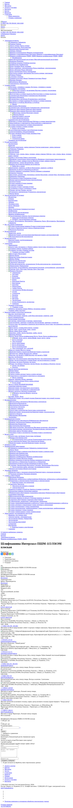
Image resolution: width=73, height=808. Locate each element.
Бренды (7, 4)
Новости (7, 774)
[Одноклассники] (4, 554)
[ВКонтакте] (2, 554)
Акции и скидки (10, 766)
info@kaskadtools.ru (7, 677)
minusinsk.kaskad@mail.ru (9, 653)
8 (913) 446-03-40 (6, 607)
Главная (7, 2)
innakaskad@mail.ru (7, 665)
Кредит (7, 11)
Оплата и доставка (11, 7)
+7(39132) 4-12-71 (6, 652)
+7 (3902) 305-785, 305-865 (9, 626)
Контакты (8, 9)
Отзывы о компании (15, 18)
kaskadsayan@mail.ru (7, 689)
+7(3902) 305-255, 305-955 (9, 664)
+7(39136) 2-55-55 (6, 640)
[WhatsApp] (10, 554)
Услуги (7, 771)
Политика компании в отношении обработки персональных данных (27, 801)
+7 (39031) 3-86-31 (7, 710)
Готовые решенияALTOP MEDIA (6, 805)
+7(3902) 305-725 (6, 676)
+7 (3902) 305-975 (6, 700)
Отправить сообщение (8, 760)
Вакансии (8, 12)
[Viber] (7, 554)
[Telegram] (12, 554)
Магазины (8, 6)
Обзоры (7, 776)
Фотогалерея (9, 778)
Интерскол (4, 578)
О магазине (8, 14)
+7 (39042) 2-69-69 (7, 688)
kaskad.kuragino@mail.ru (8, 641)
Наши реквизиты (13, 16)
